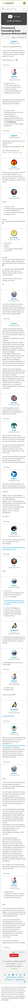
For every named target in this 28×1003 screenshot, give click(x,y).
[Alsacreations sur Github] (5, 975)
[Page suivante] (23, 37)
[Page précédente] (19, 37)
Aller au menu (6, 2)
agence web (20, 980)
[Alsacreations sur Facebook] (9, 975)
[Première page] (17, 37)
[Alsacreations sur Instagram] (17, 975)
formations (9, 980)
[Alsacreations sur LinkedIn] (21, 975)
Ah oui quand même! (8, 716)
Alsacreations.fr (20, 996)
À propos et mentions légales (9, 998)
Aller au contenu (17, 2)
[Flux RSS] (24, 975)
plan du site (10, 977)
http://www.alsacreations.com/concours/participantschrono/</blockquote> (14, 602)
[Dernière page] (26, 37)
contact (20, 977)
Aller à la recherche (8, 4)
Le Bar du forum (14, 21)
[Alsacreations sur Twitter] (13, 975)
